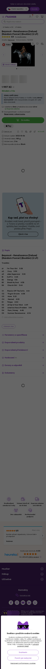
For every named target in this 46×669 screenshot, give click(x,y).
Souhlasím (23, 652)
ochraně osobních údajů (28, 645)
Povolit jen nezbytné (23, 658)
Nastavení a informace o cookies (23, 663)
